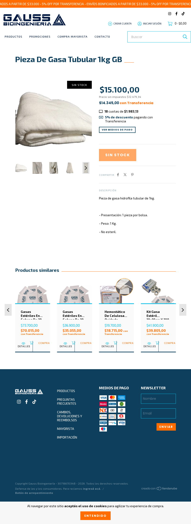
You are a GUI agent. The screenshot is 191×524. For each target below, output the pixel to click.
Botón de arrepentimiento (34, 492)
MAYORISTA (65, 429)
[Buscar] (185, 36)
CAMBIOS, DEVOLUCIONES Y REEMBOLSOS (69, 416)
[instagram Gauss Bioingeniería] (169, 13)
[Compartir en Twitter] (125, 174)
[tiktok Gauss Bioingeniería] (183, 13)
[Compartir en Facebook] (118, 174)
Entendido (95, 516)
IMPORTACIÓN (67, 437)
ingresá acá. (92, 488)
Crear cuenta (122, 23)
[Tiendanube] (159, 489)
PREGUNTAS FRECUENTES (66, 401)
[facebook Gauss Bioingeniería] (176, 13)
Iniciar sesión (152, 23)
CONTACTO (102, 36)
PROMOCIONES (40, 36)
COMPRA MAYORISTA (73, 36)
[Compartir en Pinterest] (132, 174)
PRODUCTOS (13, 36)
